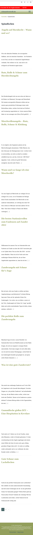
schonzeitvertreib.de (8, 11)
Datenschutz (12, 532)
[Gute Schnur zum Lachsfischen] (16, 472)
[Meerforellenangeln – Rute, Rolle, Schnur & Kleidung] (16, 134)
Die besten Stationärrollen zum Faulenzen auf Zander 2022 (14, 221)
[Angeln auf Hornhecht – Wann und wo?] (16, 43)
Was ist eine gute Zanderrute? (16, 365)
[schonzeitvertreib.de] (16, 4)
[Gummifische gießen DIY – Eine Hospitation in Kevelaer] (16, 424)
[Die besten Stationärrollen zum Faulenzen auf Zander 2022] (16, 235)
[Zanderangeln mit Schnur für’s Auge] (16, 281)
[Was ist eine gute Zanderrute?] (16, 375)
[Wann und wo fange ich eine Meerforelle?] (16, 183)
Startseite (4, 16)
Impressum (20, 532)
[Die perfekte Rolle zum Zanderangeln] (16, 329)
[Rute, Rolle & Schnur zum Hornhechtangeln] (16, 86)
